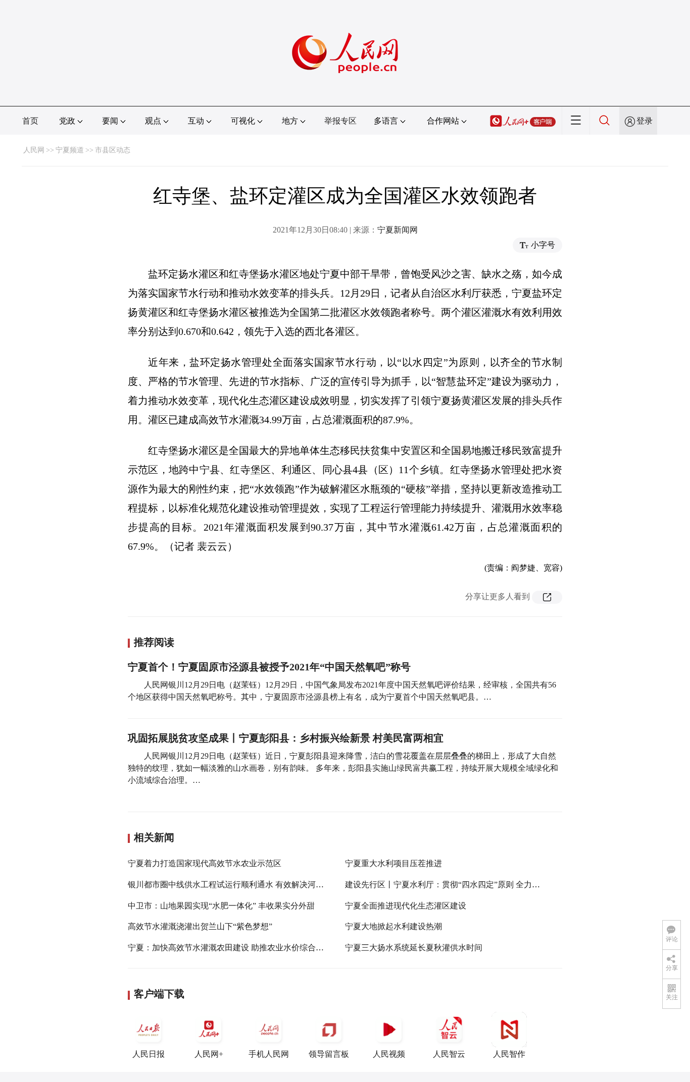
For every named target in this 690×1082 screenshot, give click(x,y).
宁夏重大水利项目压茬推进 (393, 863)
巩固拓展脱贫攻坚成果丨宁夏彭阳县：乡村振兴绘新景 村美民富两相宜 (285, 738)
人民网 (33, 150)
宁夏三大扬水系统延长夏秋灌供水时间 (413, 947)
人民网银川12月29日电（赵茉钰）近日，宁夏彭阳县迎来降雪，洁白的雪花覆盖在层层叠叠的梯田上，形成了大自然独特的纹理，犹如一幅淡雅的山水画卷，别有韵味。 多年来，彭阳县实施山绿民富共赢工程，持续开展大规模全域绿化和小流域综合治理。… (343, 768)
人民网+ (208, 1054)
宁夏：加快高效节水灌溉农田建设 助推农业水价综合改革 (230, 947)
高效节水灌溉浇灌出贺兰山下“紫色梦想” (200, 926)
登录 (644, 121)
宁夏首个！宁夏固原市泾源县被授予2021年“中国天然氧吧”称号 (269, 666)
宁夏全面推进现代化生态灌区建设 (405, 905)
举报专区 (340, 121)
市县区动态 (112, 150)
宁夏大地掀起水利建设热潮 (393, 926)
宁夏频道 (70, 150)
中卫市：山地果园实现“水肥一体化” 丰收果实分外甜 (221, 905)
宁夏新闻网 (397, 229)
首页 (30, 121)
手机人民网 (269, 1054)
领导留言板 (329, 1054)
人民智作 (509, 1054)
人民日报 (148, 1054)
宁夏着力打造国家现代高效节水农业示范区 (204, 863)
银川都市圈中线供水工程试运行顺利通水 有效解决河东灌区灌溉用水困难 (258, 884)
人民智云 (449, 1054)
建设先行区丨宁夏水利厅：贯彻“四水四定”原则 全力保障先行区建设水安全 (479, 884)
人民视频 (389, 1054)
